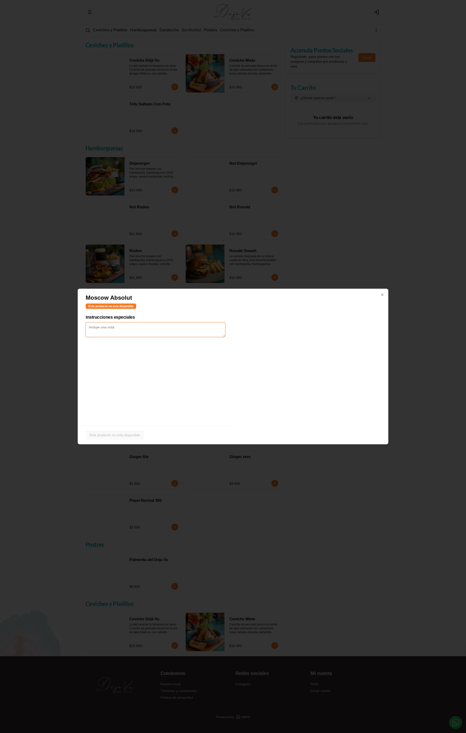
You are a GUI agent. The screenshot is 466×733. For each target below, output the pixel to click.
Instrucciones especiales (110, 317)
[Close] (382, 295)
